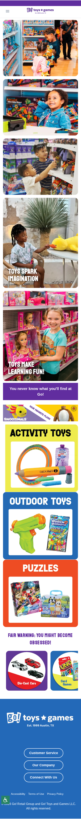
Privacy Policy (55, 793)
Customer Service (43, 753)
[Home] (40, 11)
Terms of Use (36, 793)
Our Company (43, 765)
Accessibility (18, 793)
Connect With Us (43, 777)
